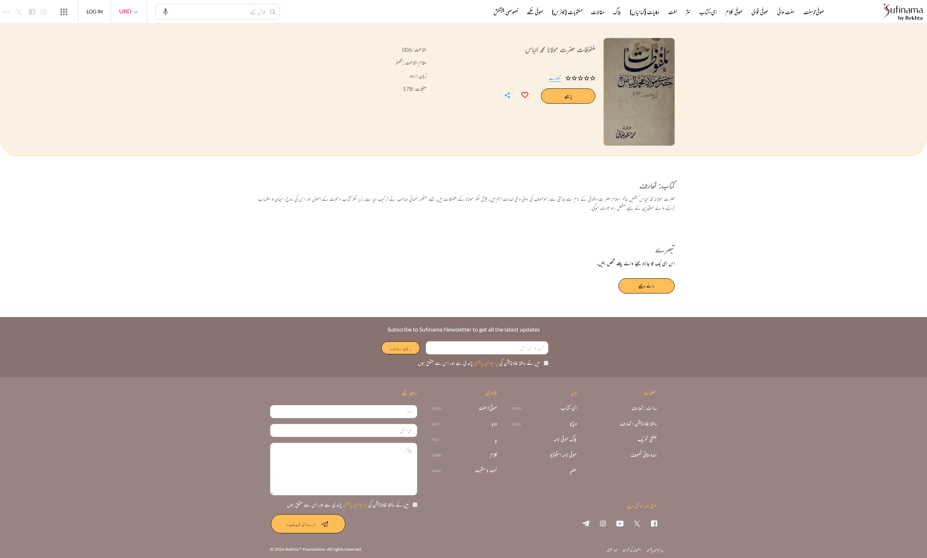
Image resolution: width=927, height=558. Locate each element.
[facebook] (654, 523)
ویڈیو (573, 424)
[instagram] (603, 523)
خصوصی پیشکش (506, 12)
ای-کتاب (708, 12)
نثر (688, 12)
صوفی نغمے (535, 12)
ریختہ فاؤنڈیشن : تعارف (638, 424)
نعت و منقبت (486, 470)
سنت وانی (786, 12)
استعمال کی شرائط (632, 549)
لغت (672, 12)
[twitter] (637, 523)
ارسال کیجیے (301, 523)
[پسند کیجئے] (521, 94)
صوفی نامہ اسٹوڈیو (563, 455)
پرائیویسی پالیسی (485, 362)
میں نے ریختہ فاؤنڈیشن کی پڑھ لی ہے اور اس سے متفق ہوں (479, 362)
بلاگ (617, 12)
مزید (481, 12)
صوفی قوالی (759, 12)
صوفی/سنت (814, 12)
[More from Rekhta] (63, 11)
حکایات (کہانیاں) (644, 12)
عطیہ (573, 470)
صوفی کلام (734, 12)
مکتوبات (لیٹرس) (567, 12)
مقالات (597, 12)
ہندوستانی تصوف (644, 455)
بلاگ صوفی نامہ (565, 439)
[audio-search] (165, 11)
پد (496, 439)
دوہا (494, 424)
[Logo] (903, 12)
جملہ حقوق (612, 549)
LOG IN (95, 11)
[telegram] (586, 523)
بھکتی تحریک (647, 439)
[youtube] (620, 523)
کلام (493, 455)
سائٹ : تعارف (644, 408)
